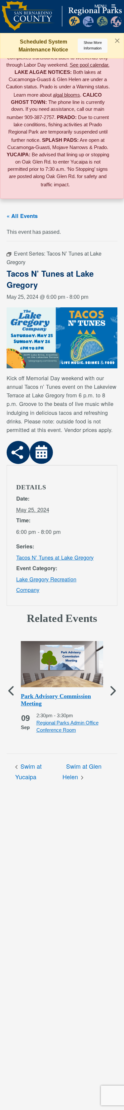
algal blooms (66, 95)
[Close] (117, 40)
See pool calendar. (89, 65)
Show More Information (93, 45)
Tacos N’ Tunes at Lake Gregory (55, 557)
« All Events (22, 216)
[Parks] (62, 20)
